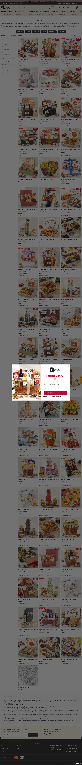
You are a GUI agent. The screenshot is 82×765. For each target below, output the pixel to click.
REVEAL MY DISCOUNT (55, 393)
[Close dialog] (68, 366)
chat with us (78, 763)
